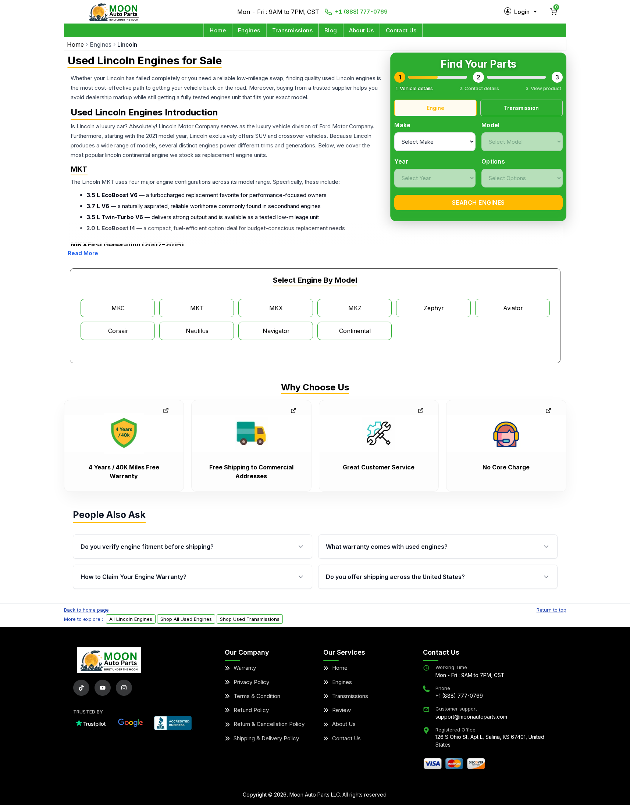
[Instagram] (124, 687)
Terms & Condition (257, 696)
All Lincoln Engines (130, 619)
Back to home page (86, 610)
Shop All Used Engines (186, 619)
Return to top (551, 610)
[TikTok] (81, 687)
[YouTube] (102, 687)
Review (341, 709)
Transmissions (292, 30)
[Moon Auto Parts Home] (109, 660)
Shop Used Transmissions (250, 619)
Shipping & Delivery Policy (266, 738)
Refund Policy (251, 709)
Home (218, 30)
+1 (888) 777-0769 (361, 11)
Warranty (245, 667)
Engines (249, 30)
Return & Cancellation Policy (269, 723)
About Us (361, 30)
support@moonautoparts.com (471, 716)
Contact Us (401, 30)
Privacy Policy (251, 682)
